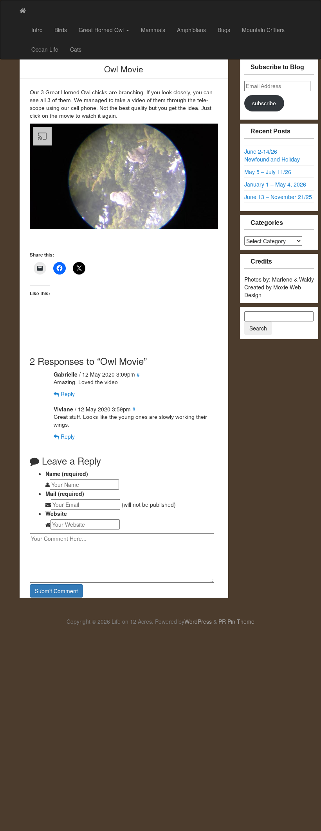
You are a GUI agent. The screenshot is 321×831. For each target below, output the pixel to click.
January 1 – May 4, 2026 (275, 184)
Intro (37, 30)
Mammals (153, 30)
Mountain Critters (263, 30)
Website (56, 513)
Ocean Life (44, 49)
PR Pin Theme (236, 621)
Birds (60, 30)
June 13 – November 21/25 (278, 197)
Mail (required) (64, 493)
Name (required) (66, 473)
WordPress (198, 621)
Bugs (224, 30)
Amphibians (191, 30)
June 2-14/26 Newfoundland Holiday (272, 155)
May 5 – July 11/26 (267, 172)
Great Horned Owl (102, 30)
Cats (75, 49)
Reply (67, 394)
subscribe (264, 103)
